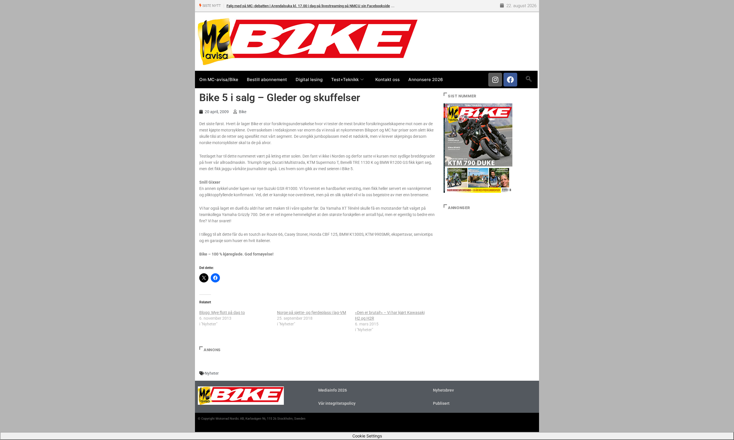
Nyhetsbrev (443, 390)
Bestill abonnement (267, 79)
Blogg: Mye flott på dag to (222, 312)
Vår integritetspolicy (337, 403)
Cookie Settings (367, 435)
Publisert (441, 403)
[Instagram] (495, 80)
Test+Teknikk (345, 79)
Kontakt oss (387, 79)
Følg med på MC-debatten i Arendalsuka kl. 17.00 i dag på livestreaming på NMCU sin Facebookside (308, 6)
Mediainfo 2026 (332, 390)
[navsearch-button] (529, 79)
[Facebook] (510, 80)
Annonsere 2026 (425, 79)
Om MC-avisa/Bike (218, 79)
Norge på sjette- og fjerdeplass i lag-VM (311, 312)
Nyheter (212, 373)
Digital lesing (309, 79)
